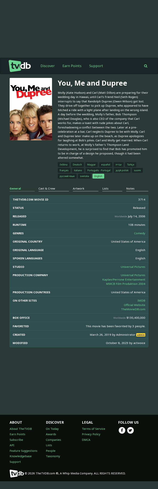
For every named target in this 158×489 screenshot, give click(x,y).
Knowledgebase (21, 456)
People (50, 451)
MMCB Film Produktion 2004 (125, 284)
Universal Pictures (133, 267)
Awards (51, 434)
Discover (47, 65)
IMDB (141, 300)
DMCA (86, 440)
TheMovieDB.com (133, 309)
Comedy (139, 233)
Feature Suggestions (23, 451)
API (12, 445)
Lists (49, 445)
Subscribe (16, 440)
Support (96, 65)
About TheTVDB (21, 429)
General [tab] (15, 188)
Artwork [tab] (78, 188)
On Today (52, 429)
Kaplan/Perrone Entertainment (123, 279)
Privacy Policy (91, 434)
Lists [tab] (105, 188)
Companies (53, 440)
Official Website (134, 305)
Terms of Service (93, 429)
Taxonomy (53, 456)
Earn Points (72, 65)
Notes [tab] (130, 188)
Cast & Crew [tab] (47, 188)
